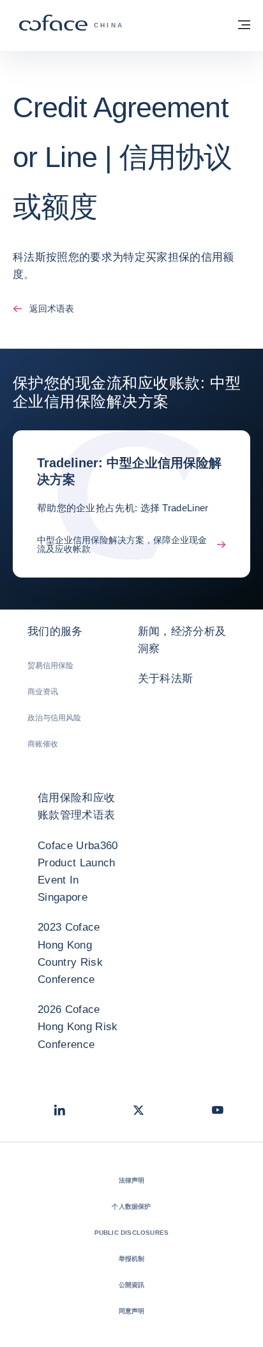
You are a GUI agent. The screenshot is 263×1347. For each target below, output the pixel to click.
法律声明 (132, 1180)
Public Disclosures (131, 1232)
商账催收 (42, 743)
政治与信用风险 (54, 717)
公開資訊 (132, 1284)
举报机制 (132, 1258)
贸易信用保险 (50, 665)
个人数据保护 (131, 1206)
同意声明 (132, 1310)
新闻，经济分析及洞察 (182, 640)
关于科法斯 (165, 679)
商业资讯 (42, 691)
